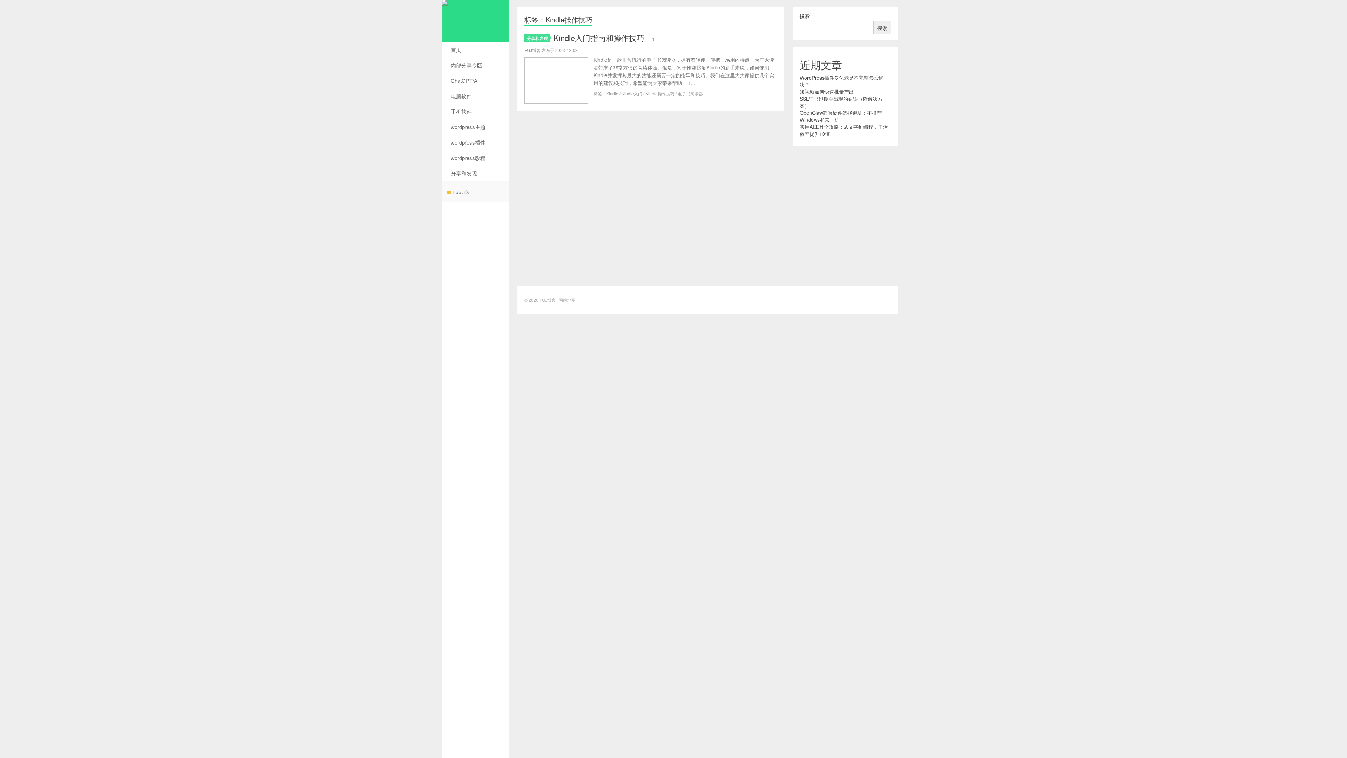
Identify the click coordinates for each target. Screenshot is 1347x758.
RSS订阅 (461, 192)
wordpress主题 (468, 127)
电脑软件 (461, 96)
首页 (456, 49)
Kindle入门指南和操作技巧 (599, 37)
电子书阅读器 (690, 94)
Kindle (612, 94)
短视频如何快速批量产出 (827, 91)
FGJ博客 (475, 21)
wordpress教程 (468, 157)
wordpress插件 (468, 142)
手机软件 (461, 111)
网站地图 (567, 300)
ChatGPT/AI (465, 80)
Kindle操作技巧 (660, 94)
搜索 (805, 15)
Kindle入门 (632, 94)
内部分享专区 (466, 65)
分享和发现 (464, 173)
